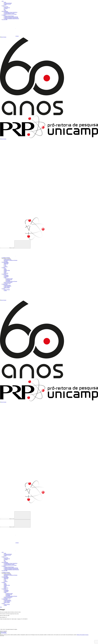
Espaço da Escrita (7, 7)
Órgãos (3, 5)
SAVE (5, 10)
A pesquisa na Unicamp (6, 257)
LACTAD (5, 8)
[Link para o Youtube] (23, 255)
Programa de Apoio (7, 599)
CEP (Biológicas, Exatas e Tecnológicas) (10, 12)
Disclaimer (6, 261)
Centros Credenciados (7, 600)
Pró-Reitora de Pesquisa (8, 3)
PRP (3, 1)
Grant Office (4, 588)
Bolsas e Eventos (7, 287)
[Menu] (7, 299)
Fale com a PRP (4, 19)
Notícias (3, 288)
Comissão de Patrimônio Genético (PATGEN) (11, 18)
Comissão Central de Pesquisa (9, 15)
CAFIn (5, 265)
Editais (5, 272)
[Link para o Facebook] (8, 255)
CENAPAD (6, 6)
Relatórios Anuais (7, 270)
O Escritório (6, 589)
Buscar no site (12, 247)
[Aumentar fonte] (8, 28)
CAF (5, 264)
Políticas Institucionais (7, 259)
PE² (4, 9)
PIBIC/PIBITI (6, 577)
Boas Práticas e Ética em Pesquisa (11, 281)
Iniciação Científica (5, 262)
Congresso (6, 266)
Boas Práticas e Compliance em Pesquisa (10, 260)
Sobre (5, 2)
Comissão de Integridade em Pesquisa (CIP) (11, 17)
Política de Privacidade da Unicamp (82, 634)
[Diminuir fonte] (23, 28)
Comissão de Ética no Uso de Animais (10, 14)
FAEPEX (3, 267)
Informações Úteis (9, 279)
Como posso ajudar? (7, 283)
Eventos (5, 290)
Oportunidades (6, 275)
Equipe (5, 4)
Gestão (5, 277)
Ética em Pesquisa (5, 11)
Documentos (6, 273)
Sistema (5, 271)
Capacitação (6, 276)
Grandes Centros (4, 284)
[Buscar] (7, 510)
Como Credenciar (7, 286)
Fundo (5, 268)
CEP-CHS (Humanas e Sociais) (9, 13)
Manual (5, 269)
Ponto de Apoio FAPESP (8, 282)
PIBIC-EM (6, 578)
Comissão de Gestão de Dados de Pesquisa (11, 16)
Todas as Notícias (7, 289)
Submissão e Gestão (9, 278)
